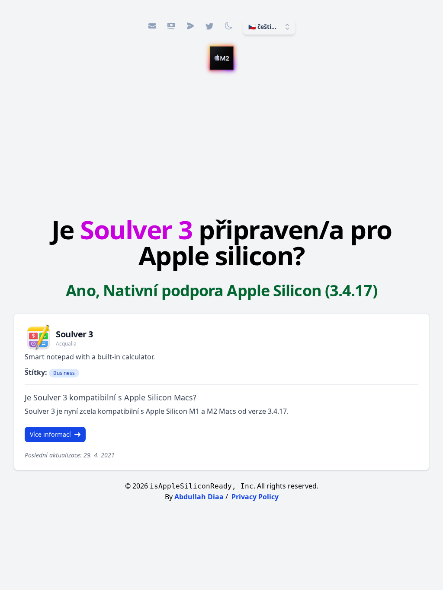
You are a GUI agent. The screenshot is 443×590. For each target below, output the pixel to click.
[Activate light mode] (228, 26)
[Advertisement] (221, 144)
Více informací (50, 434)
